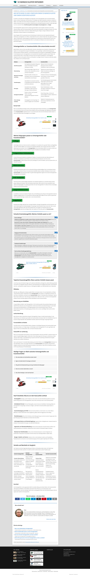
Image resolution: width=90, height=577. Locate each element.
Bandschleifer (45, 571)
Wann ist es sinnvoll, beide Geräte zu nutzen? (24, 368)
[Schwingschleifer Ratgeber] (14, 3)
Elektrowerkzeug (34, 571)
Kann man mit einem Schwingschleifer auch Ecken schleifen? (26, 534)
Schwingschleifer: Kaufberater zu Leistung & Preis (21, 561)
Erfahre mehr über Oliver (51, 519)
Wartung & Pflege (32, 5)
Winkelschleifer (56, 571)
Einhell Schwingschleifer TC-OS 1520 (36, 557)
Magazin (55, 5)
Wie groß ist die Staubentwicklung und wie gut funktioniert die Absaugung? (30, 365)
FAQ (26, 10)
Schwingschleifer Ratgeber (30, 2)
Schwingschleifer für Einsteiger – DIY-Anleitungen (21, 552)
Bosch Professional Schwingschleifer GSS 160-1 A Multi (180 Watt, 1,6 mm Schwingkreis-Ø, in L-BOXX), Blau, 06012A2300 (68, 44)
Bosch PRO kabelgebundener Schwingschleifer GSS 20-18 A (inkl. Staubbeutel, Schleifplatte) (68, 23)
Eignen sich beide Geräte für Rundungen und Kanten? (26, 361)
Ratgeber (61, 5)
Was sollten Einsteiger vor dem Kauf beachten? (25, 372)
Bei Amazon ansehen (46, 267)
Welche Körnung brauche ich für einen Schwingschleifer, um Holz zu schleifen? (30, 537)
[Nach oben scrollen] (88, 575)
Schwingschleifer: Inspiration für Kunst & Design (21, 558)
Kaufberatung (23, 5)
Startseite (15, 5)
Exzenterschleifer (50, 571)
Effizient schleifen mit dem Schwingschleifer (21, 555)
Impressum (76, 574)
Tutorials (48, 5)
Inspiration (41, 5)
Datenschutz (71, 574)
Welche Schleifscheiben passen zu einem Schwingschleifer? (26, 531)
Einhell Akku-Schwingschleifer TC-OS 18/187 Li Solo (36, 117)
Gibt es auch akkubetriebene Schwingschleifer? (24, 528)
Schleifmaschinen (40, 571)
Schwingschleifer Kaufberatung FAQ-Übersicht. (32, 542)
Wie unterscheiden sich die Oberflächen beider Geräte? (26, 357)
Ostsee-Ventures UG (20, 574)
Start (18, 10)
